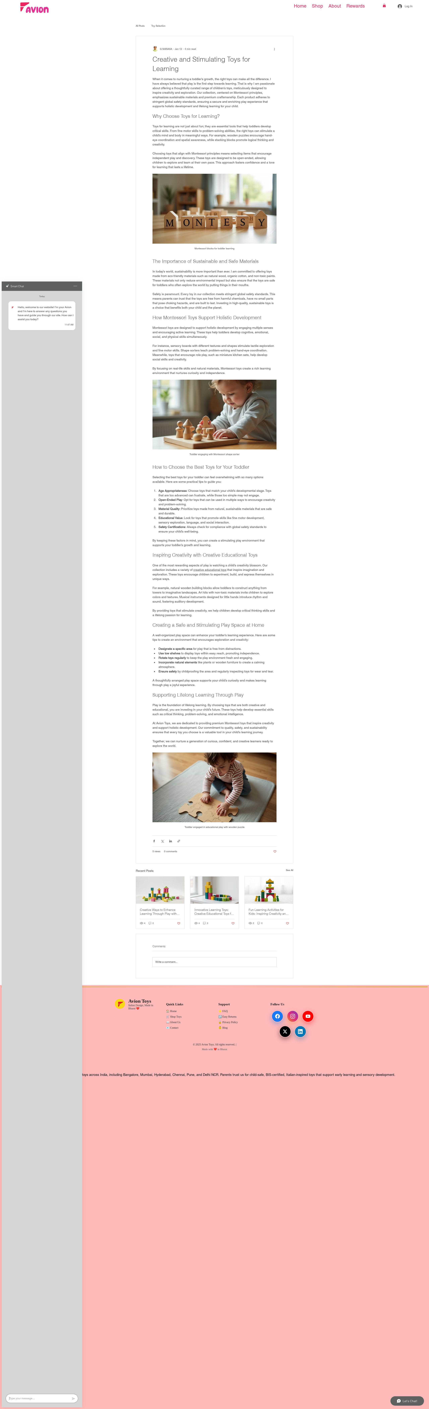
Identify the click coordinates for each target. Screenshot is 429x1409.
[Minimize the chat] (75, 286)
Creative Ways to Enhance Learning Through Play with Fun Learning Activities (158, 912)
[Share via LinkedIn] (170, 841)
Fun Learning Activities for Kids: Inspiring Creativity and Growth (268, 912)
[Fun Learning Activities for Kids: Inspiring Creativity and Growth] (269, 890)
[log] (42, 841)
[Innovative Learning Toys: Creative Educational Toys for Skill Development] (214, 890)
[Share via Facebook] (154, 841)
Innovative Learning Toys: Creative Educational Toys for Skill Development (214, 912)
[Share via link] (178, 841)
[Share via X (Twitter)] (162, 841)
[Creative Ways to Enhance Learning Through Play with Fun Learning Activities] (160, 890)
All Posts (140, 25)
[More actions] (274, 49)
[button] (384, 5)
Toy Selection (158, 25)
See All (289, 870)
